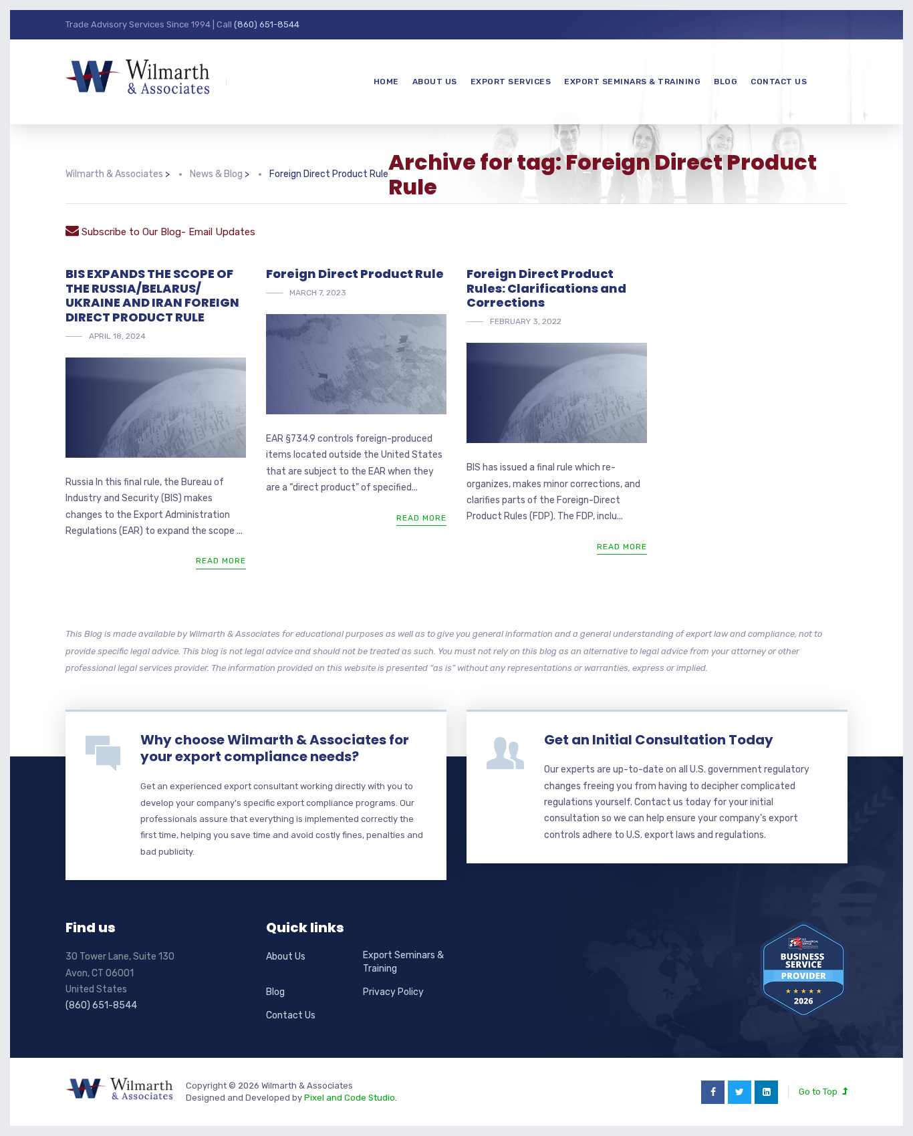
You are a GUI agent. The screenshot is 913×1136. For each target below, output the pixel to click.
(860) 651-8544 (266, 24)
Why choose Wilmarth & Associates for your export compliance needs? (274, 748)
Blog (725, 81)
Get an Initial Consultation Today (658, 739)
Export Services (511, 81)
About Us (434, 81)
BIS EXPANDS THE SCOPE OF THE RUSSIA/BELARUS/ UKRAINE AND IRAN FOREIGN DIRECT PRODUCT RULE (152, 295)
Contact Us (779, 81)
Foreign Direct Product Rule (355, 273)
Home (386, 81)
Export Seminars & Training (632, 81)
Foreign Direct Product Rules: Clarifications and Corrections (546, 288)
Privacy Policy (393, 992)
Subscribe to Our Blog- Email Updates (167, 232)
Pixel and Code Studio (349, 1098)
